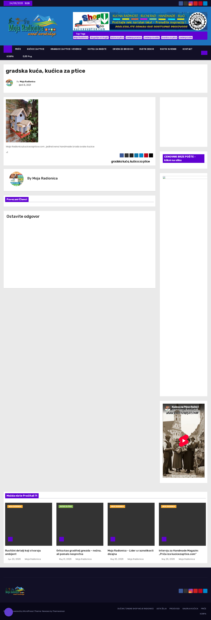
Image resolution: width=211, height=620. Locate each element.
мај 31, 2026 (65, 559)
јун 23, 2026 (14, 559)
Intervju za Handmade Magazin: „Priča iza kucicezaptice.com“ (179, 552)
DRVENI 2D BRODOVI (123, 49)
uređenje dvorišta (151, 37)
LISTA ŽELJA (162, 608)
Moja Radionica (81, 37)
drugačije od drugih (99, 37)
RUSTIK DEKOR (147, 49)
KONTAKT (187, 49)
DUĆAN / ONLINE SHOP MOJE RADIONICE (136, 608)
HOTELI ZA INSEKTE (97, 49)
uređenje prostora (134, 37)
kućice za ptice (117, 37)
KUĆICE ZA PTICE (35, 49)
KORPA (10, 56)
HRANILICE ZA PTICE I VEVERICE (66, 49)
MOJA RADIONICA (15, 506)
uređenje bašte (185, 37)
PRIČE (18, 49)
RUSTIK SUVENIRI (168, 49)
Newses (46, 611)
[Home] (8, 49)
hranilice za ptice (169, 37)
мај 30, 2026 (117, 559)
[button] (199, 52)
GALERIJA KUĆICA (190, 608)
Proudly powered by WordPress (19, 611)
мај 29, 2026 (168, 559)
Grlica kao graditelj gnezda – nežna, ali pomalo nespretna (78, 552)
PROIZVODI (175, 608)
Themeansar (59, 611)
